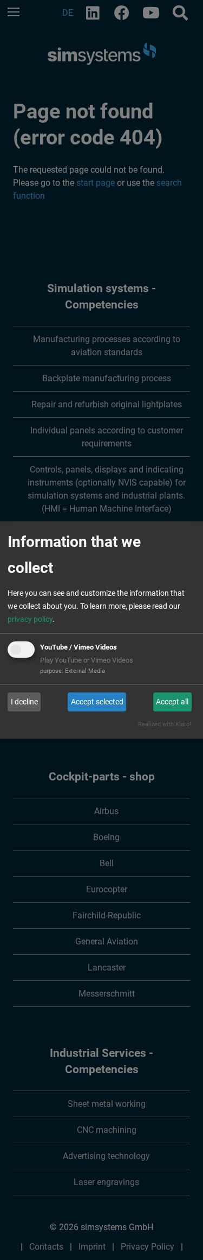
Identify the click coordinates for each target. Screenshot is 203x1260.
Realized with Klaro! (164, 724)
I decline (24, 701)
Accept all (172, 701)
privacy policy (30, 619)
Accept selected (97, 701)
